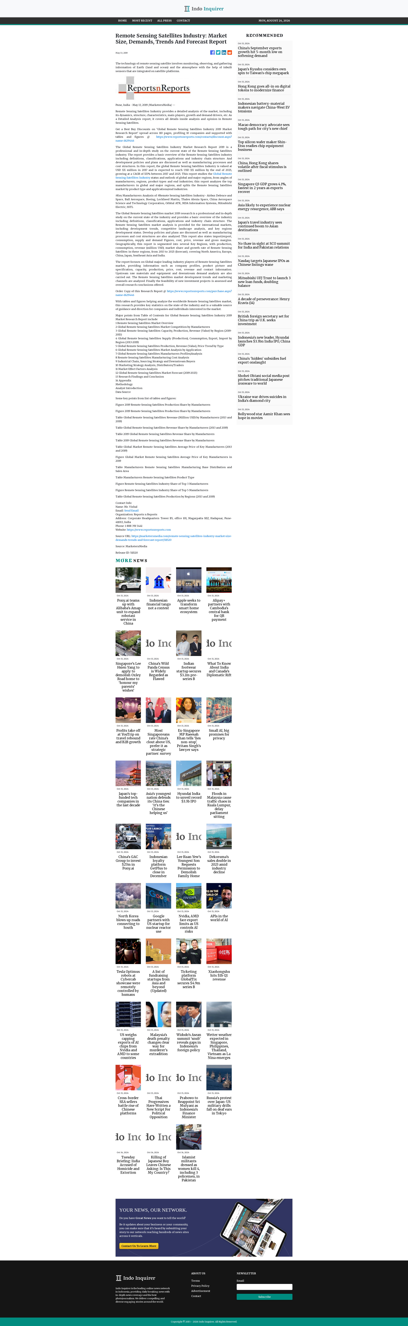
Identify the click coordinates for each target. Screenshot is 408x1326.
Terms (195, 1280)
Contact (196, 1296)
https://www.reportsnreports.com (149, 529)
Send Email (131, 510)
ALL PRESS (164, 20)
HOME (122, 20)
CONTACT (183, 20)
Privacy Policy (200, 1285)
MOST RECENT (142, 20)
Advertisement (200, 1291)
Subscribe (264, 1296)
